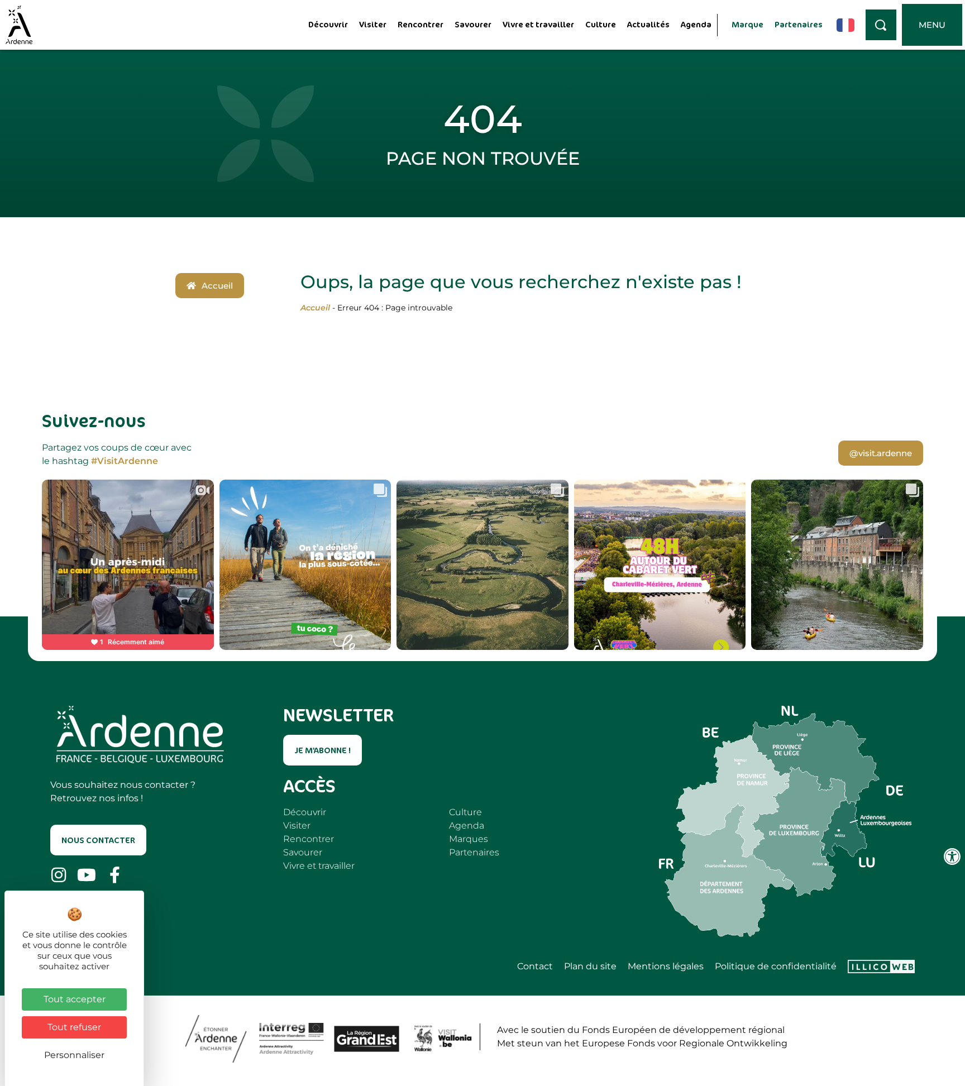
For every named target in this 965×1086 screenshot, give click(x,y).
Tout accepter (75, 999)
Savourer (473, 24)
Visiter (372, 24)
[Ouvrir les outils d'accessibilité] (952, 856)
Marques (468, 839)
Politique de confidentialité (776, 966)
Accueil (315, 307)
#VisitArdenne (124, 461)
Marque (747, 24)
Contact (535, 966)
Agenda (696, 24)
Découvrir (328, 24)
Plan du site (590, 966)
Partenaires (799, 24)
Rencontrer (420, 24)
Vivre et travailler (538, 24)
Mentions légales (666, 966)
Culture (600, 24)
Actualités (648, 24)
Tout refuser (74, 1027)
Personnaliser (74, 1055)
